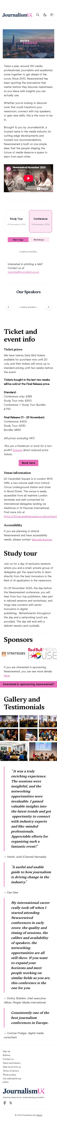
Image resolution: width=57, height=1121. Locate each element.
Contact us (8, 1059)
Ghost (39, 1115)
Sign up (6, 1051)
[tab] (16, 221)
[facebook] (5, 1103)
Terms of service (11, 1070)
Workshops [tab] (39, 239)
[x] (11, 1103)
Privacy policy (9, 1074)
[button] (38, 15)
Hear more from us (12, 1066)
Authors (6, 1055)
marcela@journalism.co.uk (23, 272)
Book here (28, 463)
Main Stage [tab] (18, 239)
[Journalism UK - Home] (17, 15)
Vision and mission (11, 1063)
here (6, 675)
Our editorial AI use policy (12, 1080)
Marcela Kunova (42, 539)
